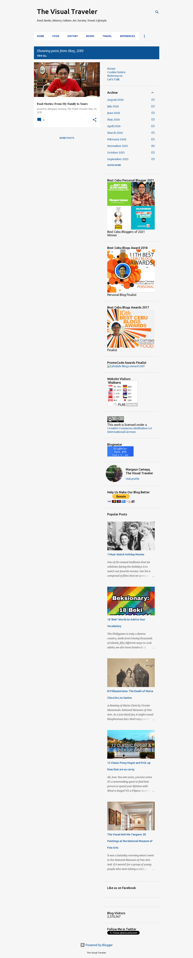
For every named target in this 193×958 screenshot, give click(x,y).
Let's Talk (113, 79)
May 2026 (113, 119)
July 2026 (113, 106)
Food (55, 36)
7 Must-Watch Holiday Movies (125, 554)
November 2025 (117, 146)
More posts (67, 138)
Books (90, 36)
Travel (107, 36)
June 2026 (113, 113)
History (72, 36)
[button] (94, 120)
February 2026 (116, 139)
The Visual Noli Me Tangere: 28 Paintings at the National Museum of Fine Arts (129, 841)
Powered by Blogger (99, 945)
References (127, 36)
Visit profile (132, 478)
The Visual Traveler (67, 11)
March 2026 (115, 132)
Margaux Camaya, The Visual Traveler (139, 471)
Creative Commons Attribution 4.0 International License (129, 430)
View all (42, 56)
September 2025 (118, 159)
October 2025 (116, 152)
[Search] (157, 12)
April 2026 (114, 126)
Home (40, 36)
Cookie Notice (116, 72)
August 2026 (115, 99)
